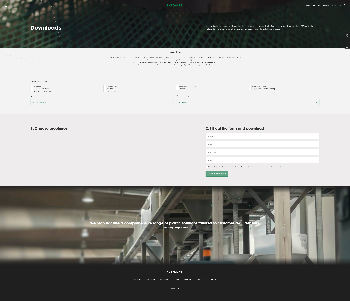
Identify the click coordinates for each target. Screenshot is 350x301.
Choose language (183, 96)
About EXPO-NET (150, 279)
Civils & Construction (41, 89)
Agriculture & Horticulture (43, 91)
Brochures (317, 5)
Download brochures (217, 174)
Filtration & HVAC (112, 86)
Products (309, 5)
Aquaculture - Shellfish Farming (263, 89)
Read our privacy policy (287, 166)
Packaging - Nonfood (187, 86)
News (177, 279)
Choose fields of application (41, 81)
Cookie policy (212, 279)
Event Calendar (165, 279)
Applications (137, 279)
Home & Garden (112, 91)
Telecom (182, 89)
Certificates (326, 5)
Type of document (38, 96)
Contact (333, 5)
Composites (38, 86)
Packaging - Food (259, 86)
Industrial (109, 89)
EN (340, 5)
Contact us (175, 289)
